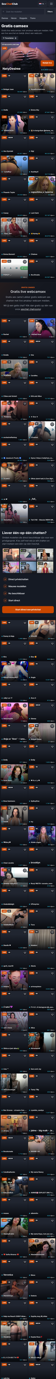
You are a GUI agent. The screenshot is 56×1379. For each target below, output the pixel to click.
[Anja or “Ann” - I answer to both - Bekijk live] (14, 733)
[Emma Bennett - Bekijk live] (14, 248)
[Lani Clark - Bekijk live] (41, 207)
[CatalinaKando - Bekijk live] (14, 1166)
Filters (50, 12)
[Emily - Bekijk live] (14, 754)
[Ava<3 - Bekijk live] (41, 692)
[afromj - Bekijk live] (14, 1125)
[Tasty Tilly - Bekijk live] (41, 1084)
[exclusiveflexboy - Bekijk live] (14, 431)
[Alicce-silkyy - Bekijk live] (41, 1351)
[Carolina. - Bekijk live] (41, 369)
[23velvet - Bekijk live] (41, 431)
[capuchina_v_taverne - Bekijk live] (41, 186)
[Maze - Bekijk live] (41, 1269)
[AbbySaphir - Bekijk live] (14, 713)
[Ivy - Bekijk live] (41, 816)
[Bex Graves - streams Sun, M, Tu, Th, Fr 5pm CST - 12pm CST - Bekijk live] (14, 1104)
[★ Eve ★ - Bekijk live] (41, 411)
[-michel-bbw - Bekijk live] (41, 328)
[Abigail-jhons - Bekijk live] (41, 733)
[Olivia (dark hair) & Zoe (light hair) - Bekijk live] (41, 473)
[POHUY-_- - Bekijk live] (14, 269)
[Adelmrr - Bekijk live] (41, 939)
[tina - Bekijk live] (41, 349)
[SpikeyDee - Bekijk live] (41, 795)
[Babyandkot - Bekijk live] (14, 1187)
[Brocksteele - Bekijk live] (14, 1145)
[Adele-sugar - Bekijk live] (41, 836)
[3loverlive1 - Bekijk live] (14, 514)
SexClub (10, 3)
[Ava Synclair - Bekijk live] (14, 145)
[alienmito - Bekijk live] (41, 1207)
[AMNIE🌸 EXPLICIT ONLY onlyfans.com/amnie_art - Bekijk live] (41, 1187)
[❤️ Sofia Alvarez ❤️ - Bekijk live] (14, 1248)
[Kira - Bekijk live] (14, 651)
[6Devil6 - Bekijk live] (41, 630)
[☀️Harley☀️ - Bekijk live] (41, 227)
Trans (32, 18)
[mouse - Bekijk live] (14, 1207)
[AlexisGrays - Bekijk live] (14, 1290)
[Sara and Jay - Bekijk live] (41, 1063)
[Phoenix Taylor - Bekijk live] (14, 186)
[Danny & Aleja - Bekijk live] (14, 630)
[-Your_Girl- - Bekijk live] (14, 227)
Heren (14, 18)
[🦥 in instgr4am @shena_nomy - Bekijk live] (41, 124)
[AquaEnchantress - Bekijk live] (41, 83)
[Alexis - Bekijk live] (41, 960)
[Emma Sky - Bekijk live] (41, 104)
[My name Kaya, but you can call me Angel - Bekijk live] (41, 1228)
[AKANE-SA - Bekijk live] (41, 1145)
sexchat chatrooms (31, 309)
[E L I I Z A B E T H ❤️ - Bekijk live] (14, 1351)
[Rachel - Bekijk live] (14, 328)
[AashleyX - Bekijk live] (41, 166)
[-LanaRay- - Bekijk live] (14, 166)
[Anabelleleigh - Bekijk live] (14, 898)
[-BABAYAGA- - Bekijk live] (14, 124)
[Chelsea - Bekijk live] (41, 248)
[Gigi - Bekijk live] (41, 145)
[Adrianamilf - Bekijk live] (41, 1042)
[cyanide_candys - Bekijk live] (41, 1104)
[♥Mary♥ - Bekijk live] (14, 836)
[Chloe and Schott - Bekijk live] (14, 390)
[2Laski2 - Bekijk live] (14, 473)
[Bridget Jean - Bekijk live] (14, 83)
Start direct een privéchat (28, 609)
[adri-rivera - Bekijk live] (14, 1022)
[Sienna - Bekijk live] (41, 713)
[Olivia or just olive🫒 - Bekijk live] (14, 1042)
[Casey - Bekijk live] (14, 207)
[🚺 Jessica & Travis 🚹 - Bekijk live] (14, 452)
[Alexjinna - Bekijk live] (14, 1331)
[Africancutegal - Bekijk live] (14, 1084)
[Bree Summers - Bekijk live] (14, 795)
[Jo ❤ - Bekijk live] (14, 493)
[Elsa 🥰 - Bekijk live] (41, 651)
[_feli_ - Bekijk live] (41, 493)
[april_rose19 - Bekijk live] (14, 960)
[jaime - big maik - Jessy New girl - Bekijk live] (41, 1125)
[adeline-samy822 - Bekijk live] (14, 877)
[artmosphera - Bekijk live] (41, 980)
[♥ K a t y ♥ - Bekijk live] (41, 774)
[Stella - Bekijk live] (14, 104)
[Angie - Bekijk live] (41, 671)
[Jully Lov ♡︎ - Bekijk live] (14, 692)
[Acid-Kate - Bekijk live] (14, 774)
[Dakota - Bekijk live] (41, 1290)
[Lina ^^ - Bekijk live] (14, 1063)
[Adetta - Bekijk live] (14, 980)
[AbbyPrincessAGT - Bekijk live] (14, 671)
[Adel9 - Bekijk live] (14, 816)
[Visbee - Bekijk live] (14, 369)
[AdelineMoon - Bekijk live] (14, 919)
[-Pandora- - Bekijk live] (14, 411)
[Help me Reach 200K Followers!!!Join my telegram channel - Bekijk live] (14, 1310)
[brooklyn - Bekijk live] (41, 857)
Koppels (23, 18)
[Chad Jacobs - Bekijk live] (14, 857)
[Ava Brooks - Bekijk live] (41, 269)
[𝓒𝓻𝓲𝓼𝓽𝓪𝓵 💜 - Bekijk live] (14, 1001)
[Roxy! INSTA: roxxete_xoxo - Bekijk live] (41, 877)
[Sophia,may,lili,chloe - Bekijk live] (41, 1310)
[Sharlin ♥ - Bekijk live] (14, 939)
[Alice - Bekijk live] (41, 1022)
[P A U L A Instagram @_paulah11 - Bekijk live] (41, 1001)
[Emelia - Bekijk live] (14, 349)
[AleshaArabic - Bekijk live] (14, 1228)
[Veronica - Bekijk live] (14, 1269)
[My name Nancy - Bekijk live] (41, 1166)
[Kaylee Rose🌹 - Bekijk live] (41, 1331)
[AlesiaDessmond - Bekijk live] (41, 1248)
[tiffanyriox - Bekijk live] (41, 898)
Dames (5, 18)
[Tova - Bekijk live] (41, 919)
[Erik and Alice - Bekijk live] (41, 390)
